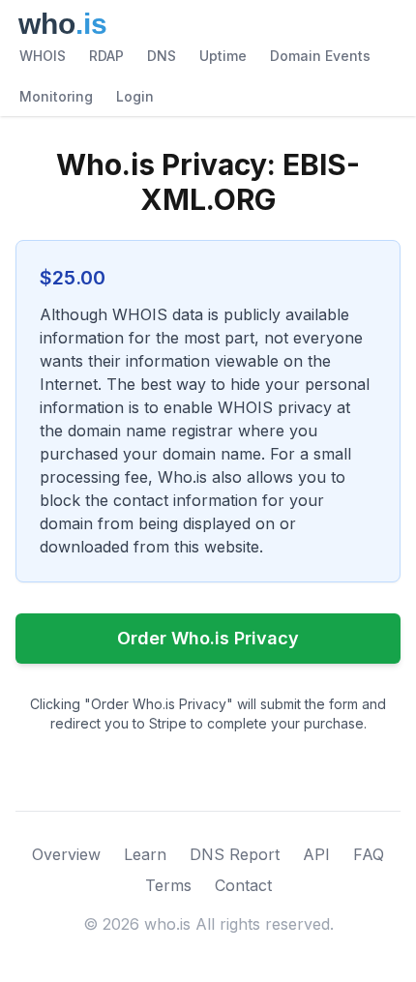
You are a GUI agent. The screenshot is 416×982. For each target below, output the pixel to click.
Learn (145, 854)
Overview (66, 854)
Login (135, 96)
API (316, 854)
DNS (161, 55)
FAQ (368, 854)
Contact (243, 885)
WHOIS (42, 55)
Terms (168, 885)
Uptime (223, 55)
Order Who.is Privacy (208, 638)
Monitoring (56, 96)
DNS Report (235, 854)
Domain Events (320, 55)
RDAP (106, 55)
